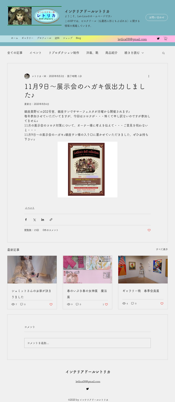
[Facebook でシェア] (26, 219)
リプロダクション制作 (64, 52)
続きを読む (132, 52)
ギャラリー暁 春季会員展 (140, 290)
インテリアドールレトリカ (87, 11)
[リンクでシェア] (51, 219)
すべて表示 (162, 249)
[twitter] (158, 38)
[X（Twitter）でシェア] (34, 219)
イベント (35, 52)
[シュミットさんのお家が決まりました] (32, 269)
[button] (166, 38)
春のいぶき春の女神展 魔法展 (87, 294)
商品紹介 (111, 52)
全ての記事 (15, 52)
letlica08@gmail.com (88, 381)
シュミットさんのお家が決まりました (31, 294)
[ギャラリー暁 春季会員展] (143, 269)
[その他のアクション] (149, 76)
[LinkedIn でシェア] (42, 219)
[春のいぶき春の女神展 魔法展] (87, 269)
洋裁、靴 (92, 52)
